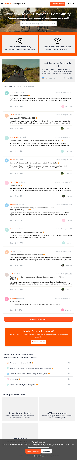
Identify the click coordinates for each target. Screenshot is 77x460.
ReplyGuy (13, 204)
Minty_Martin (14, 137)
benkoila (13, 159)
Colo (11, 251)
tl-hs (11, 273)
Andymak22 (14, 182)
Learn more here (38, 342)
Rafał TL (12, 229)
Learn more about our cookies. (38, 447)
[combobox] (38, 23)
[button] (38, 456)
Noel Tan (13, 92)
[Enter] (22, 23)
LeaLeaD (13, 298)
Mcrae (12, 114)
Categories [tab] (30, 86)
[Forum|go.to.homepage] (15, 4)
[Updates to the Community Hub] (38, 70)
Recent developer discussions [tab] (14, 86)
